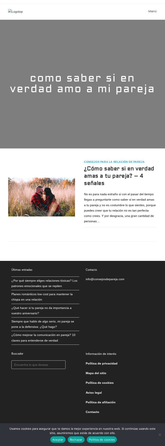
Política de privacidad (102, 363)
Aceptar (57, 439)
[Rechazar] (159, 434)
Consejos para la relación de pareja (114, 161)
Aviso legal (94, 392)
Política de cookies (102, 439)
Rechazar (76, 439)
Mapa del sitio (96, 373)
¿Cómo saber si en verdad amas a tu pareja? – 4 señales (119, 176)
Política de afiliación (101, 402)
